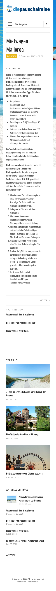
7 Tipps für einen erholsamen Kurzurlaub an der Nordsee (31, 498)
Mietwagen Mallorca (17, 44)
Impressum (21, 581)
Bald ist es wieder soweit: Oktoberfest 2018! (24, 473)
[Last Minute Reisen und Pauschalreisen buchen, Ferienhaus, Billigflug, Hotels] (28, 9)
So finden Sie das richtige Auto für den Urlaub (25, 540)
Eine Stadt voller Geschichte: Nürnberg (22, 434)
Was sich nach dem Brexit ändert (20, 314)
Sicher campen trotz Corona (17, 330)
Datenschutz (33, 581)
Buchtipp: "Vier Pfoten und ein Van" (21, 322)
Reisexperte (15, 68)
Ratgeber (11, 56)
